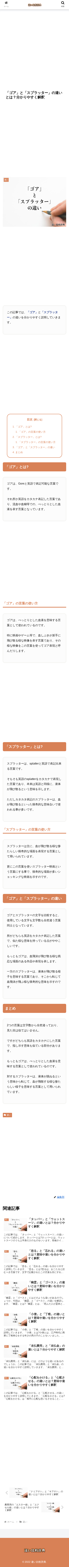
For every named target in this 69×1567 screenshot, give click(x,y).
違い (9, 1115)
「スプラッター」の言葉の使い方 (37, 442)
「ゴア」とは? (23, 426)
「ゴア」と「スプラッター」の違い (35, 447)
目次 (30, 419)
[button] (62, 897)
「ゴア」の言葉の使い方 (32, 431)
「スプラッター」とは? (28, 437)
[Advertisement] (34, 48)
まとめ (19, 452)
